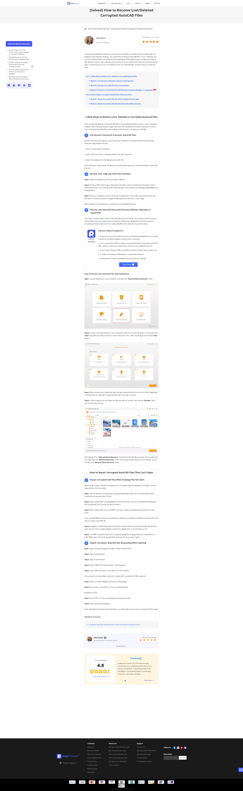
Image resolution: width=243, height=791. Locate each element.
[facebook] (174, 748)
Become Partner (93, 751)
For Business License (144, 761)
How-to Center (114, 765)
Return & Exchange (144, 754)
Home (90, 29)
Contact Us (141, 747)
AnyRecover (98, 221)
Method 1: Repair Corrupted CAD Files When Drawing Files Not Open (114, 99)
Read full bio (120, 646)
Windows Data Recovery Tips (119, 747)
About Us (90, 747)
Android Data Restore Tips (118, 758)
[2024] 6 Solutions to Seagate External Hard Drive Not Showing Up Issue (18, 64)
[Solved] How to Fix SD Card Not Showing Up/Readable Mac (19, 58)
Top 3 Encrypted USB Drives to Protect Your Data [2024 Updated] (19, 72)
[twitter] (178, 748)
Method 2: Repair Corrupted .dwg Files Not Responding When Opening (115, 104)
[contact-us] (240, 770)
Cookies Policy (92, 765)
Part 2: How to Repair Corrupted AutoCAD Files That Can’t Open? (109, 94)
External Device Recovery (19, 44)
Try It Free (127, 264)
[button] (128, 680)
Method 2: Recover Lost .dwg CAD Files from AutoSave (109, 85)
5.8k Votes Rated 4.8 (100, 677)
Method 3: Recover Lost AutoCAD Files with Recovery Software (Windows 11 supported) (121, 90)
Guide (137, 3)
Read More (148, 680)
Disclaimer (91, 772)
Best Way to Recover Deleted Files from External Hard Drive (19, 78)
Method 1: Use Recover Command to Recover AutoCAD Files (111, 81)
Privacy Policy (92, 761)
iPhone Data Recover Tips (118, 754)
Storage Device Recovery (117, 761)
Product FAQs (142, 758)
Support (147, 3)
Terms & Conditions (94, 754)
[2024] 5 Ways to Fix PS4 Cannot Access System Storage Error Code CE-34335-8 (19, 52)
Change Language (68, 763)
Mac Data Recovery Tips (117, 751)
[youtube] (182, 748)
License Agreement (94, 758)
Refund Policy (92, 769)
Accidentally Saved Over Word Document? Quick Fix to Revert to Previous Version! (114, 625)
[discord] (185, 748)
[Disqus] (121, 714)
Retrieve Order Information (146, 751)
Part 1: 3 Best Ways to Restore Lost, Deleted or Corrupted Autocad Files (111, 76)
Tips (128, 3)
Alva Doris (101, 38)
